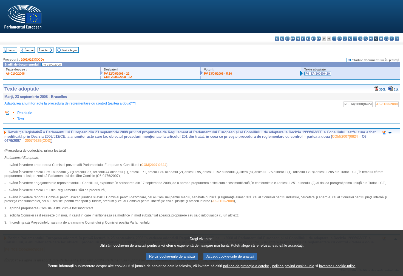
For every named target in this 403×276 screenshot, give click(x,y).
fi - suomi (392, 38)
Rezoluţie (24, 113)
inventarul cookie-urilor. (337, 266)
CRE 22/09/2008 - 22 (118, 76)
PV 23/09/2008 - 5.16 (218, 73)
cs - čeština (287, 38)
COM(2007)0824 (345, 136)
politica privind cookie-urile (293, 266)
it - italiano (334, 38)
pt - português (371, 38)
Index (12, 50)
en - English (313, 38)
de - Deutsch (298, 38)
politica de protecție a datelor (246, 266)
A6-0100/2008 (15, 73)
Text (20, 119)
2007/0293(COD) (32, 59)
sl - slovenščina (386, 38)
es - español (282, 38)
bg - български (277, 38)
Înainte (43, 50)
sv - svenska (397, 38)
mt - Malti (355, 38)
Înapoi (29, 50)
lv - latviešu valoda (339, 38)
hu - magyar (350, 38)
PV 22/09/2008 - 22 (116, 73)
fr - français (319, 38)
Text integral (69, 50)
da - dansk (293, 38)
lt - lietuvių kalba (345, 38)
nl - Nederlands (360, 38)
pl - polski (366, 38)
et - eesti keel (303, 38)
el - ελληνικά (308, 38)
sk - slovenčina (381, 38)
